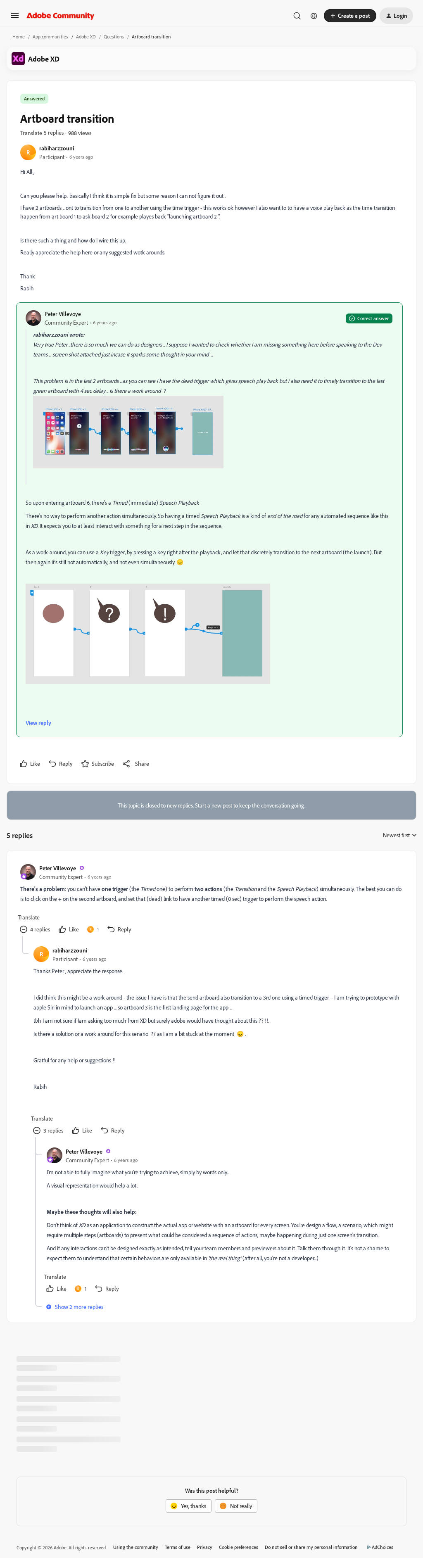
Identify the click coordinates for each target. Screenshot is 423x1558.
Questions (114, 36)
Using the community (135, 1547)
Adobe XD (86, 36)
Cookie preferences (238, 1547)
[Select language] (314, 15)
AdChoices (382, 1547)
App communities (50, 36)
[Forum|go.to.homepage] (60, 15)
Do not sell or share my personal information (311, 1547)
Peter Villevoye (63, 313)
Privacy (204, 1547)
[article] (211, 900)
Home (18, 36)
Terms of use (177, 1547)
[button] (15, 17)
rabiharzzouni (56, 148)
